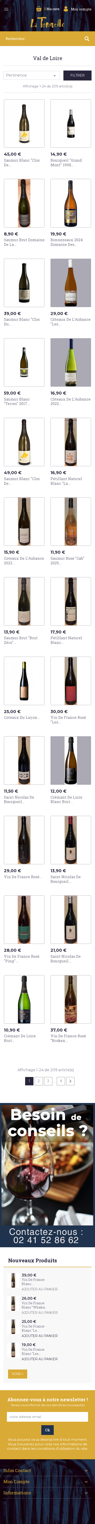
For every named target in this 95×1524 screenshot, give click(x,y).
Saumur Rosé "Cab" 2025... (67, 560)
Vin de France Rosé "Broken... (68, 1038)
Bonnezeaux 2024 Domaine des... (66, 242)
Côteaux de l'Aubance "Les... (70, 321)
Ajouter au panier (26, 173)
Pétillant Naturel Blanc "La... (66, 481)
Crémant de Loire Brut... (20, 1038)
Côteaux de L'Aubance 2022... (70, 401)
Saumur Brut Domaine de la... (24, 242)
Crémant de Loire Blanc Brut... (66, 799)
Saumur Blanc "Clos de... (22, 162)
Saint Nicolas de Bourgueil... (19, 799)
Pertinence (31, 76)
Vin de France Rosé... (23, 876)
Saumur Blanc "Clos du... (22, 321)
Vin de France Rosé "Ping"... (21, 958)
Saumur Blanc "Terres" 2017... (17, 401)
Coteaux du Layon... (22, 717)
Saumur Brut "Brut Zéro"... (21, 640)
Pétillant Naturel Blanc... (66, 640)
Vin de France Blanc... (33, 1281)
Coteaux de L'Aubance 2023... (24, 560)
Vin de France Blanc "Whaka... (34, 1305)
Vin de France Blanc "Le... (33, 1328)
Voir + (18, 1374)
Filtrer (77, 75)
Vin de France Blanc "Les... (33, 1351)
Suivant (70, 1081)
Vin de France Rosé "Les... (68, 719)
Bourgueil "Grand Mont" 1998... (66, 162)
